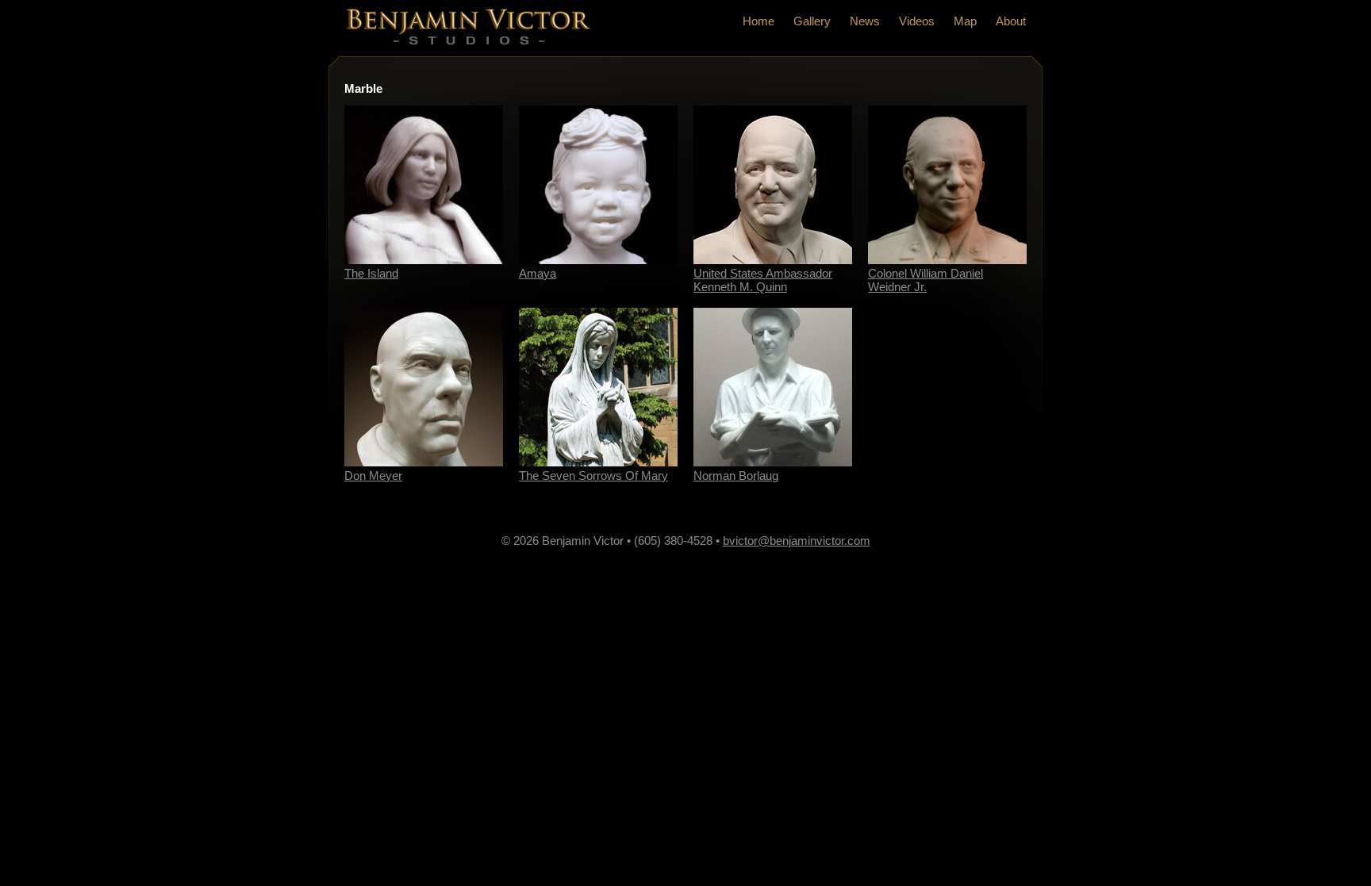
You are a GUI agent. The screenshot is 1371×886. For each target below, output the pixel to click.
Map (965, 21)
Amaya (537, 273)
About (1011, 21)
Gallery (812, 21)
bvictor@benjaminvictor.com (796, 540)
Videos (917, 21)
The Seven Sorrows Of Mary (593, 475)
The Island (371, 273)
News (865, 21)
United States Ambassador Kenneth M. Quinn (762, 280)
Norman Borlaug (735, 475)
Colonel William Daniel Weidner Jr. (925, 280)
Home (758, 21)
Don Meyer (373, 475)
